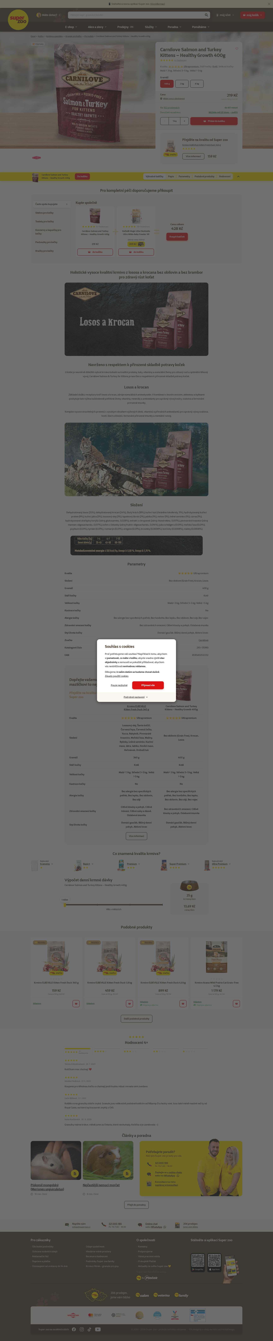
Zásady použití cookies (116, 676)
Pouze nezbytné (119, 685)
